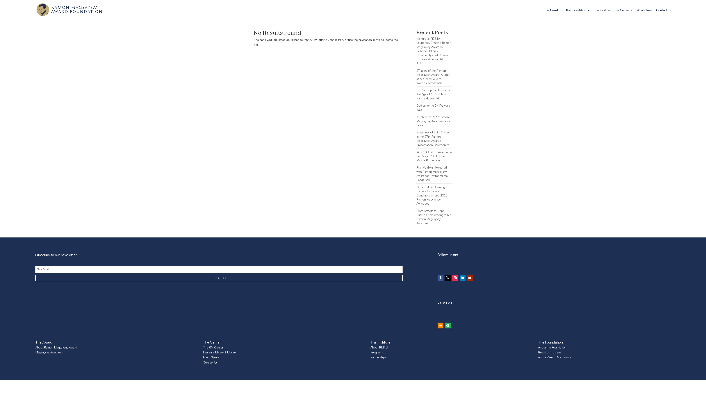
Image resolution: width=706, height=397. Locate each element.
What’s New (644, 10)
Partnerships (378, 357)
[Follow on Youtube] (470, 278)
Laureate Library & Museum (220, 352)
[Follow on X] (448, 278)
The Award (551, 10)
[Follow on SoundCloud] (440, 325)
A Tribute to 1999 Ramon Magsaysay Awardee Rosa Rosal (433, 121)
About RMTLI (379, 347)
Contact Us (663, 10)
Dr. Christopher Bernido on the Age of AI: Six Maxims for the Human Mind (433, 94)
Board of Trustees (549, 352)
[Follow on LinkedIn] (463, 278)
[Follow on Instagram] (455, 278)
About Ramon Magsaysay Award (56, 347)
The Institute (602, 10)
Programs (376, 352)
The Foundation (576, 10)
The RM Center (213, 347)
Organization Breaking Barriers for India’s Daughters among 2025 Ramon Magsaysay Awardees (432, 195)
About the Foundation (552, 347)
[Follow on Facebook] (440, 278)
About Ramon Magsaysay (554, 357)
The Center (621, 10)
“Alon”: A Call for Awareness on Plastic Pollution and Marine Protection (434, 156)
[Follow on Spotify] (448, 325)
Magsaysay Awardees (49, 352)
